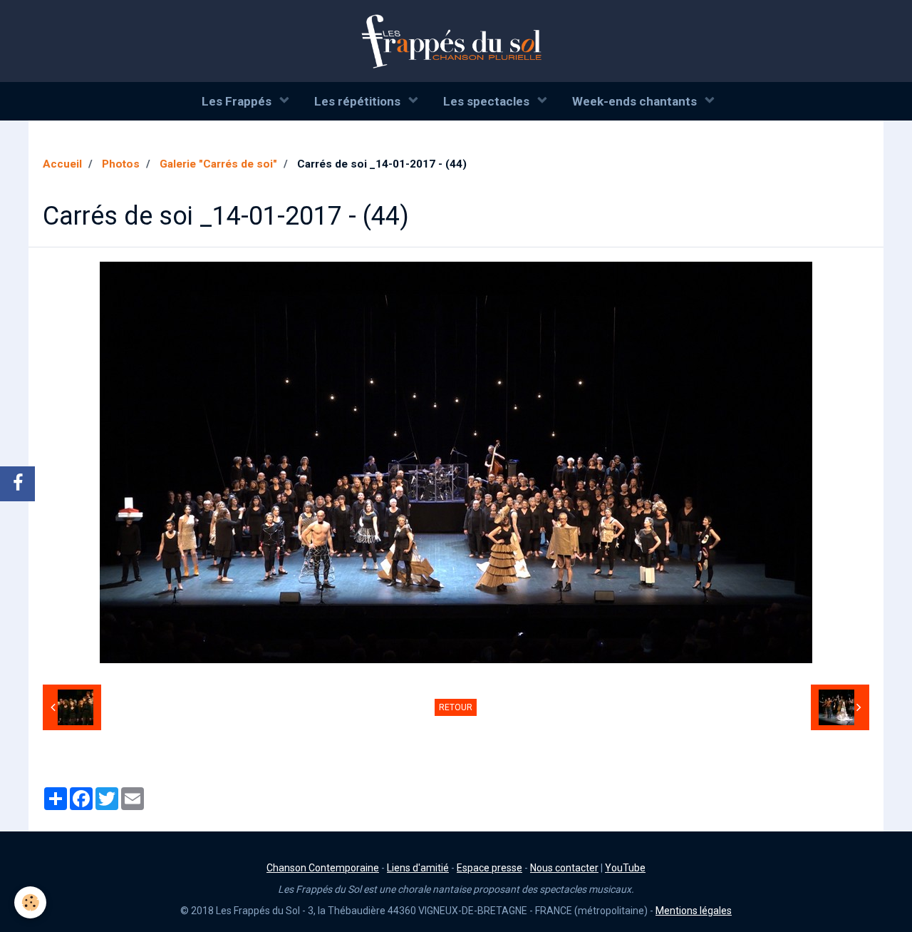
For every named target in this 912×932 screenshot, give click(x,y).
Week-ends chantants (636, 101)
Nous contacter (564, 868)
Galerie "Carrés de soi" (218, 164)
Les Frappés (238, 101)
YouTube (625, 868)
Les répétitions (358, 101)
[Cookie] (30, 902)
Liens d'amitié (418, 868)
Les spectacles (487, 101)
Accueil (62, 164)
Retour (455, 707)
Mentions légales (694, 910)
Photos (121, 164)
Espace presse (489, 868)
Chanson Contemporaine (322, 868)
